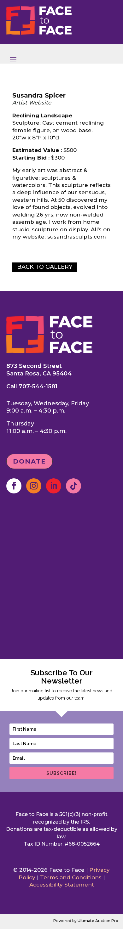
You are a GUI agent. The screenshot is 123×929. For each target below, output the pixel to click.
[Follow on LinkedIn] (53, 485)
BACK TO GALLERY (45, 266)
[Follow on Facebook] (13, 485)
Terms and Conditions (71, 877)
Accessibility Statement (61, 884)
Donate (29, 461)
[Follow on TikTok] (73, 485)
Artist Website (31, 102)
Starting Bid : (31, 158)
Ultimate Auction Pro (98, 920)
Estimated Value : (37, 150)
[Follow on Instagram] (33, 485)
